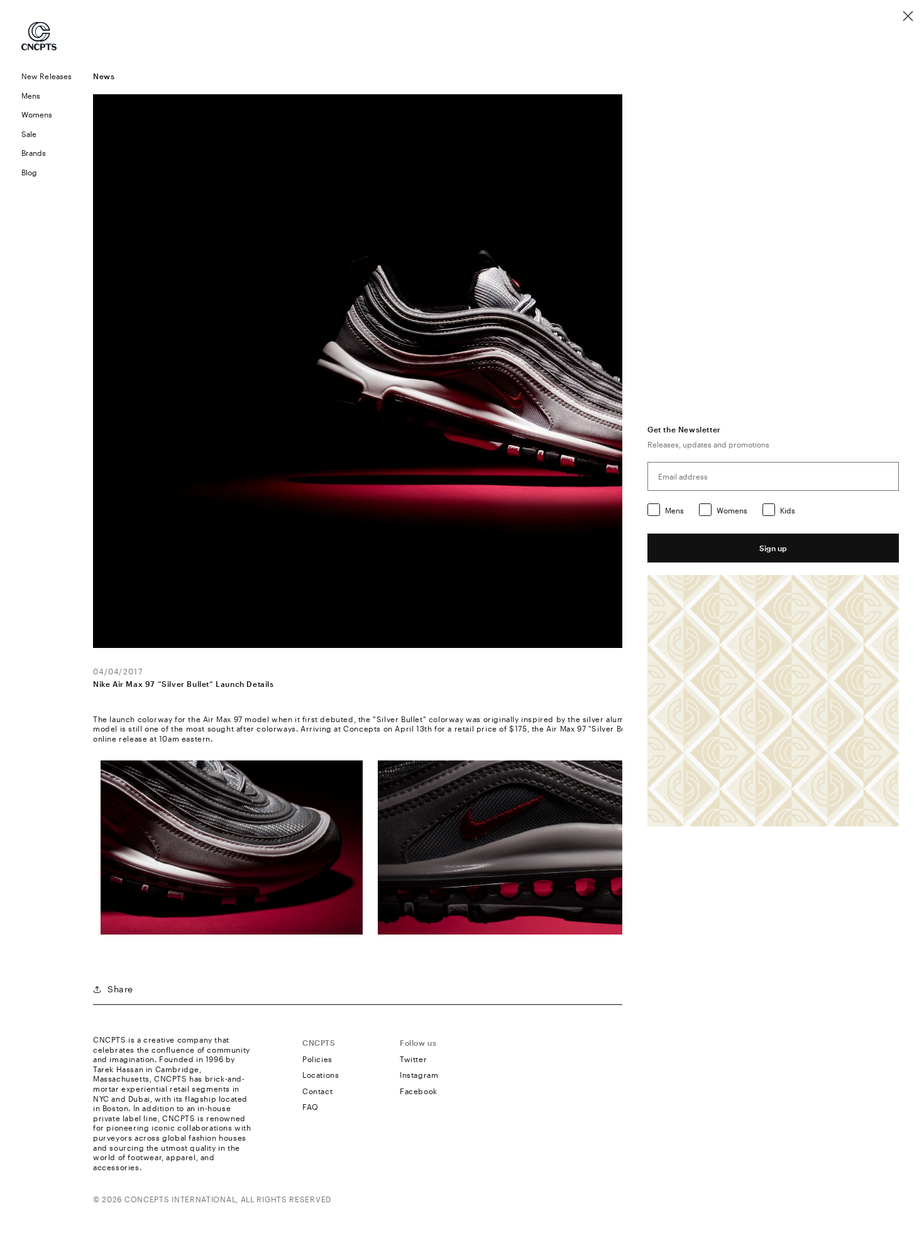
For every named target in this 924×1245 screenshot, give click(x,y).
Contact (317, 1091)
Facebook (418, 1091)
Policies (317, 1059)
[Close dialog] (908, 16)
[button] (46, 96)
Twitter (413, 1059)
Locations (320, 1074)
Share (120, 989)
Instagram (419, 1074)
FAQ (310, 1106)
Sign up (773, 548)
